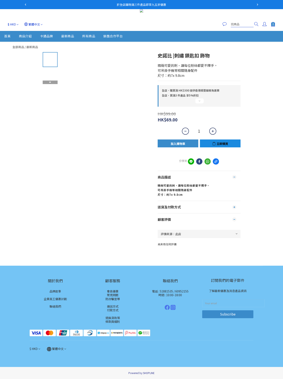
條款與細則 (112, 321)
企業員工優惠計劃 (55, 299)
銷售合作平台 (113, 36)
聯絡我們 (55, 306)
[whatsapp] (207, 161)
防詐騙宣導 (112, 299)
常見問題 (113, 295)
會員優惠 (113, 291)
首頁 (7, 36)
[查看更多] (199, 102)
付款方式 (113, 310)
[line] (191, 161)
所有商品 (88, 36)
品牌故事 (55, 291)
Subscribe (228, 314)
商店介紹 (25, 36)
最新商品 (67, 36)
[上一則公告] (25, 4)
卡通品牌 (46, 36)
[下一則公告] (257, 4)
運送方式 (113, 306)
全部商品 (18, 47)
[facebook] (199, 161)
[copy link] (216, 161)
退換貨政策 (112, 318)
